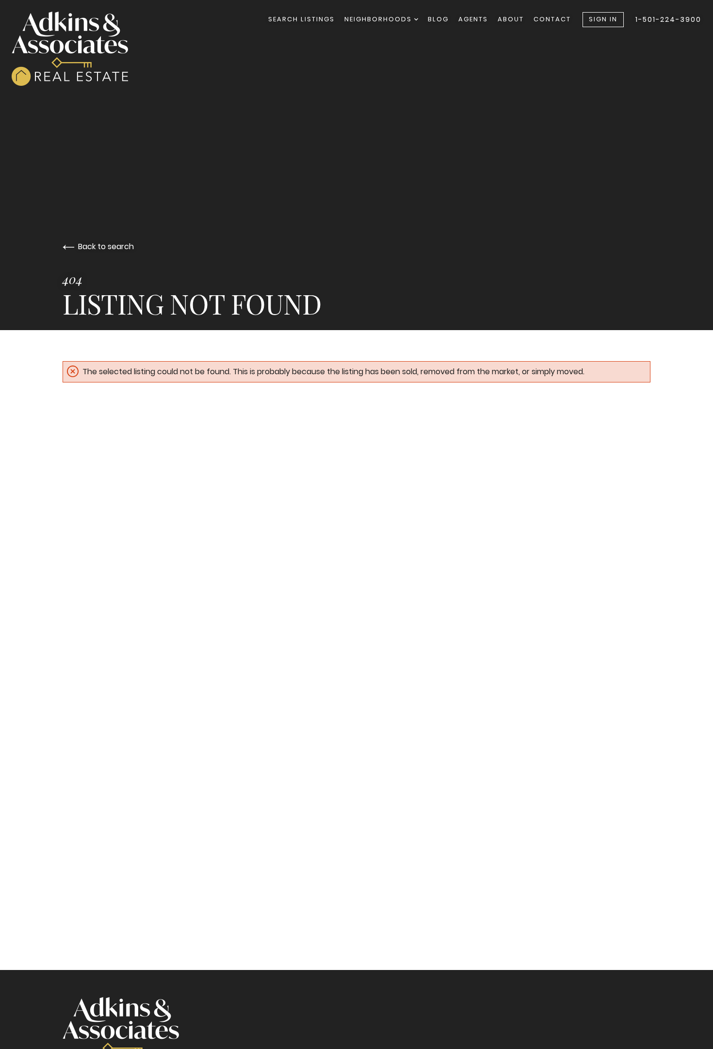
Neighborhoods (379, 19)
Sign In (603, 19)
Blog (438, 19)
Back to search (106, 246)
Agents (473, 19)
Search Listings (301, 19)
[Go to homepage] (79, 49)
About (511, 19)
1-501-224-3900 (668, 19)
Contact (552, 19)
